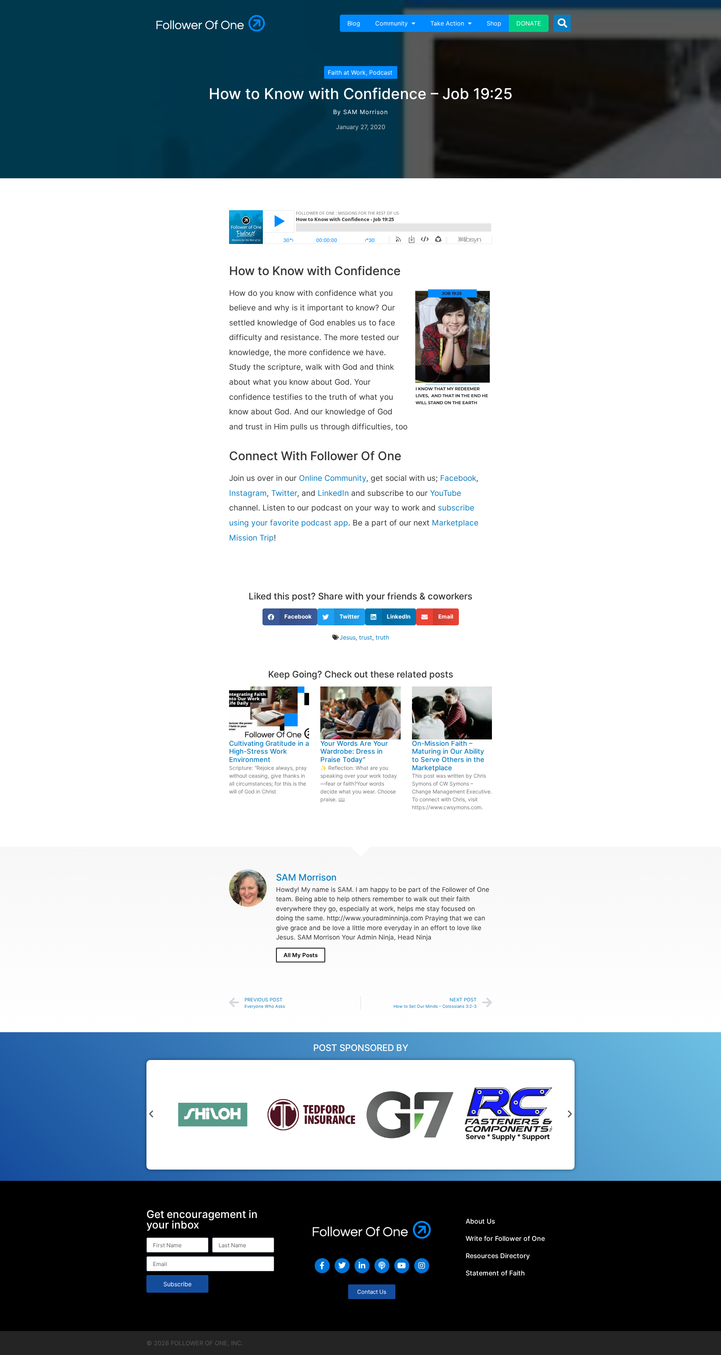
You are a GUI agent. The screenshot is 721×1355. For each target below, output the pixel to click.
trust (365, 637)
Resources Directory (498, 1256)
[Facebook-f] (322, 1265)
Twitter (284, 493)
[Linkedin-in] (362, 1265)
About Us (480, 1221)
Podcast (380, 72)
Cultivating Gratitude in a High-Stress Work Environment (269, 751)
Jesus (347, 637)
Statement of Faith (495, 1273)
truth (382, 637)
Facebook (458, 478)
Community (391, 23)
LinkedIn (333, 493)
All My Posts (301, 955)
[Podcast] (381, 1265)
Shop (494, 23)
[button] (562, 23)
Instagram (248, 493)
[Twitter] (342, 1265)
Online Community (332, 478)
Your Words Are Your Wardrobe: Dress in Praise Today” (354, 751)
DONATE (528, 23)
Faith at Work (347, 72)
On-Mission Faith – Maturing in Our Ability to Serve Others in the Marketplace (448, 755)
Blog (353, 23)
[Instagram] (421, 1265)
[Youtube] (401, 1265)
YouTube (445, 493)
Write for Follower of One (505, 1238)
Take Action (447, 23)
